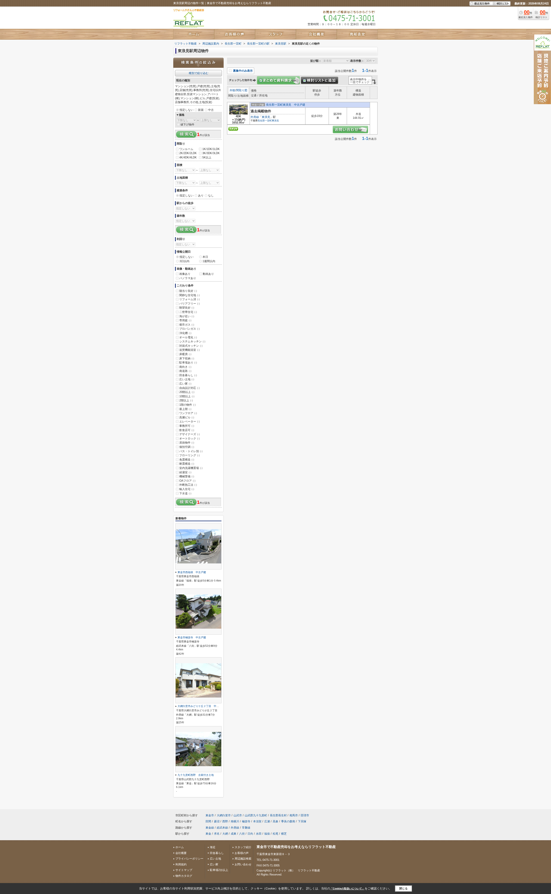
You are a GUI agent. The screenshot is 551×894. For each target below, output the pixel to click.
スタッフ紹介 (243, 847)
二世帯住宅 (188, 312)
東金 (208, 833)
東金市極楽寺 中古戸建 (192, 637)
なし (211, 195)
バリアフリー (189, 303)
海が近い (186, 316)
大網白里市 (224, 815)
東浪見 (266, 117)
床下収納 (186, 358)
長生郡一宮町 (265, 120)
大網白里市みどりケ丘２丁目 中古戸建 (201, 706)
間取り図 (241, 90)
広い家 (185, 383)
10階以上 (186, 396)
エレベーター (189, 421)
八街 (242, 833)
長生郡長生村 (278, 815)
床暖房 (185, 354)
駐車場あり (188, 362)
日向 (250, 833)
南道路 (185, 371)
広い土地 (186, 379)
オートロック (189, 438)
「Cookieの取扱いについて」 (347, 888)
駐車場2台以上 (219, 870)
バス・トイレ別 (191, 451)
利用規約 (181, 864)
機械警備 (186, 476)
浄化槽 (185, 333)
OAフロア (187, 480)
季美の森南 (288, 821)
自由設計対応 (189, 388)
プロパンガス (189, 328)
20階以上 (186, 392)
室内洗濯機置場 (191, 468)
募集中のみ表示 (242, 70)
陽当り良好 (188, 290)
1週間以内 (209, 261)
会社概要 (181, 853)
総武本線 (222, 827)
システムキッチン (192, 341)
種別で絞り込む (198, 73)
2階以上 (186, 400)
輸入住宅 (186, 489)
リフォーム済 (189, 299)
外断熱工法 (188, 484)
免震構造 (186, 459)
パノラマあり (187, 278)
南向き (185, 366)
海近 (212, 847)
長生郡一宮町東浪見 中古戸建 (285, 104)
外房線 (255, 117)
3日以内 (184, 261)
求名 (217, 833)
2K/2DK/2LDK (188, 153)
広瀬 (267, 821)
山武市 (238, 815)
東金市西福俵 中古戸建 (192, 572)
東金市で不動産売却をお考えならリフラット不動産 (296, 847)
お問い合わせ (243, 864)
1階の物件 (187, 404)
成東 (233, 833)
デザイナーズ (189, 434)
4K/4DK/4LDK (188, 157)
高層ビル (186, 417)
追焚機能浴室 (189, 349)
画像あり (184, 273)
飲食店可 (186, 430)
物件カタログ (183, 875)
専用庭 (185, 320)
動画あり (208, 273)
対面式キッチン (191, 345)
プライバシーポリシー (189, 858)
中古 (211, 109)
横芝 (284, 833)
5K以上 (206, 157)
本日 (205, 256)
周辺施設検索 (243, 858)
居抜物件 (186, 442)
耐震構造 (186, 463)
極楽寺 (246, 821)
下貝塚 (302, 821)
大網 (225, 833)
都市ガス (186, 324)
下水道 (185, 493)
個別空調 (186, 447)
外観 (232, 90)
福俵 (267, 833)
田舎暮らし (188, 375)
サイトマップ (183, 870)
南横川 (235, 821)
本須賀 (257, 821)
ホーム (179, 847)
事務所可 (186, 425)
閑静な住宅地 (189, 295)
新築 (201, 109)
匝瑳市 (305, 815)
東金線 (210, 827)
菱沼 (217, 821)
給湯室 (185, 472)
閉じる (403, 888)
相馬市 (293, 815)
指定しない (186, 109)
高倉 (275, 821)
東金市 (210, 815)
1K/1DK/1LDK (211, 149)
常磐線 (246, 827)
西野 (225, 821)
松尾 (275, 833)
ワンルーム (186, 149)
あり (201, 195)
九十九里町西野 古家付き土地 (196, 774)
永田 (259, 833)
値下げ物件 (187, 124)
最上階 (185, 409)
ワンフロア (188, 413)
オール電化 (188, 337)
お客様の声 (242, 853)
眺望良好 (186, 307)
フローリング (189, 455)
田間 (208, 821)
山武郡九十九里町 (256, 815)
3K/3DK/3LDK (211, 153)
